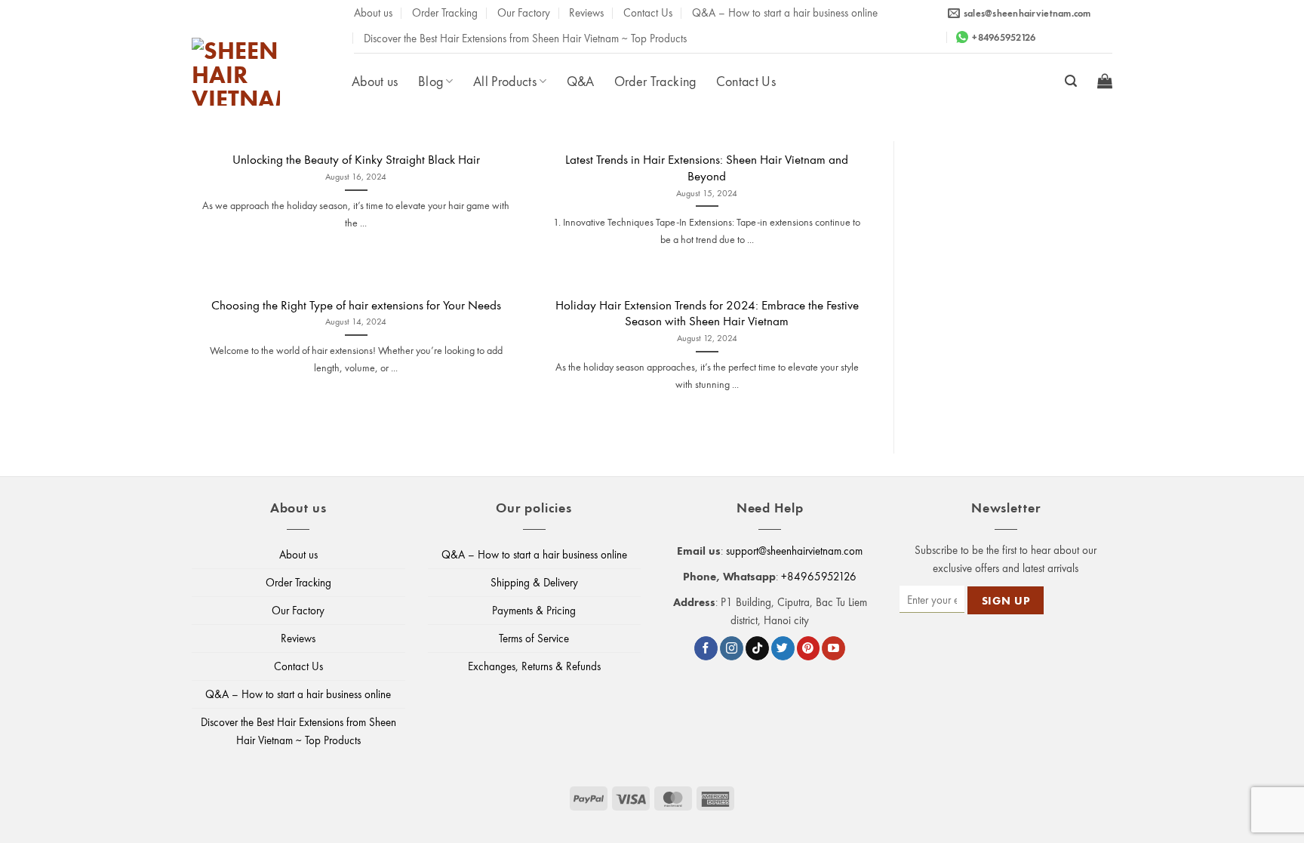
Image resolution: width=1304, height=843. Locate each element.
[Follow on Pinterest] (808, 648)
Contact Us (647, 12)
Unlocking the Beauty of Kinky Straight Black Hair (356, 159)
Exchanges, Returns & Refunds (534, 666)
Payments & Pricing (534, 610)
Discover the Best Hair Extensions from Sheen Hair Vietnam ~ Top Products (525, 37)
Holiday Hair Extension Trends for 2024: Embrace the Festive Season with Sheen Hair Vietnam (707, 313)
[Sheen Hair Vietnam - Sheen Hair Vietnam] (266, 72)
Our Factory (523, 12)
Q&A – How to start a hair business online (785, 12)
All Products (505, 81)
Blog (430, 81)
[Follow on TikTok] (757, 648)
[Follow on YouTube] (833, 648)
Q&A (581, 81)
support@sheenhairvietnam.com (794, 550)
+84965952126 (819, 576)
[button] (1071, 81)
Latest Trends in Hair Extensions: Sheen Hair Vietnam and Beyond (706, 167)
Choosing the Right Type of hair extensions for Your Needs (356, 305)
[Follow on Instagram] (731, 648)
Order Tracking (445, 12)
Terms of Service (534, 638)
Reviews (586, 12)
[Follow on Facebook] (706, 648)
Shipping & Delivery (534, 582)
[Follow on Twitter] (783, 648)
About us (373, 12)
